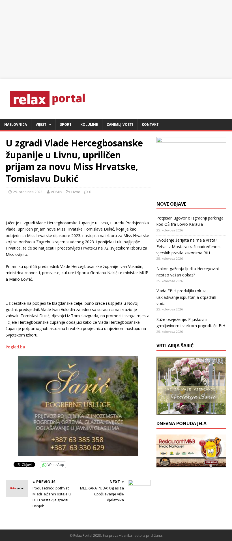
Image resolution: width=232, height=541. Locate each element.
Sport (66, 124)
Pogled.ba (15, 347)
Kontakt (150, 124)
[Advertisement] (116, 39)
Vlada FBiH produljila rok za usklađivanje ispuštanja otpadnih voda (186, 297)
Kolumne (89, 124)
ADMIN (56, 191)
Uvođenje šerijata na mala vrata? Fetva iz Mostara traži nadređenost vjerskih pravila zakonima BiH (188, 246)
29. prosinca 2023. (28, 191)
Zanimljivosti (120, 124)
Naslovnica (15, 124)
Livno (75, 191)
